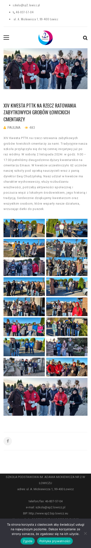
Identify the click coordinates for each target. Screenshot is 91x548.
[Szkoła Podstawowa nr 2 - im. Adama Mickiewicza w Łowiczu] (45, 37)
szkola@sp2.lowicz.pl (26, 5)
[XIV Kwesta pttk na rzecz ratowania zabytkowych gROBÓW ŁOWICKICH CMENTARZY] (46, 68)
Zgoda (27, 541)
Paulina (14, 127)
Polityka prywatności (54, 541)
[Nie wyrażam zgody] (85, 533)
